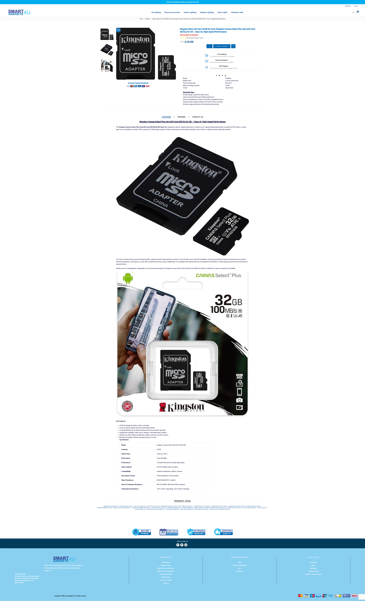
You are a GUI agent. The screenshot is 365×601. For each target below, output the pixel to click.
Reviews (181, 117)
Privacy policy (165, 577)
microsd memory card (232, 507)
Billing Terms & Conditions (165, 568)
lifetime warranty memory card (215, 507)
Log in (356, 6)
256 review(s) (190, 38)
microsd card (261, 507)
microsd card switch (171, 509)
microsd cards (139, 509)
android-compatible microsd (140, 507)
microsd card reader (248, 507)
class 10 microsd (139, 506)
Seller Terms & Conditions (165, 571)
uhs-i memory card (152, 506)
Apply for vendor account (313, 574)
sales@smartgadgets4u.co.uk (24, 580)
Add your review (199, 38)
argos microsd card (186, 509)
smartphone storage (173, 507)
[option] (107, 35)
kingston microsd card (110, 506)
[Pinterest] (181, 544)
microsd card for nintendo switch (218, 509)
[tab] (166, 117)
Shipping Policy (166, 565)
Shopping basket (313, 571)
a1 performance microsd (201, 506)
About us (166, 583)
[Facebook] (177, 544)
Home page (165, 562)
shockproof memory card (218, 506)
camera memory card (157, 507)
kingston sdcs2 (198, 507)
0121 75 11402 (19, 582)
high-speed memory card (168, 506)
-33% (118, 30)
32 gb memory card (125, 506)
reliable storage (186, 507)
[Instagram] (185, 544)
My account (313, 562)
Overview (166, 117)
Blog (239, 562)
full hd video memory (185, 506)
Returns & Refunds (165, 574)
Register (348, 6)
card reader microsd (200, 509)
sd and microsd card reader (154, 509)
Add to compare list (233, 46)
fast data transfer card (103, 507)
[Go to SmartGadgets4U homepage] (64, 561)
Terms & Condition (166, 580)
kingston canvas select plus (121, 507)
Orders (313, 565)
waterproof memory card (236, 506)
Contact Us (197, 117)
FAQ (239, 568)
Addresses (313, 568)
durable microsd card (252, 506)
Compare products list (239, 565)
